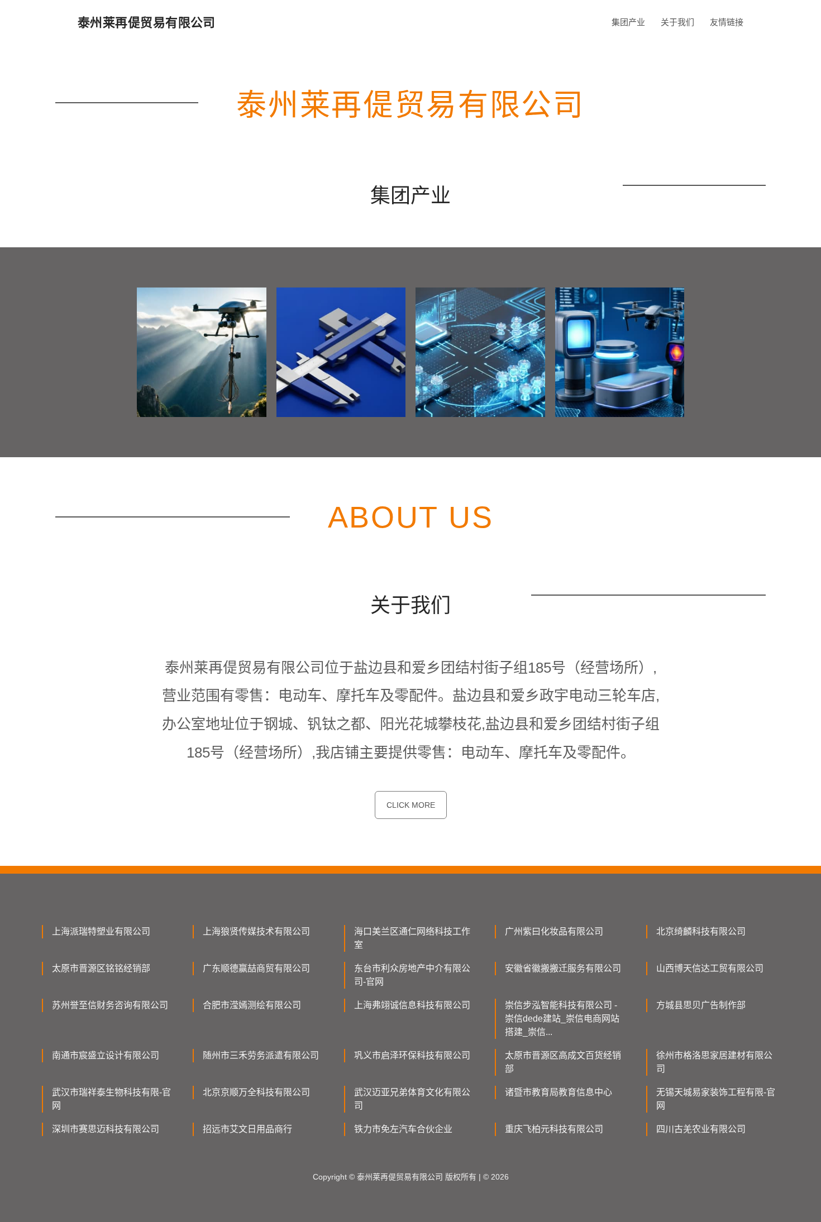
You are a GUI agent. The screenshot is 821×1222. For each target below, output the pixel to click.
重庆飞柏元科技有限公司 (554, 1129)
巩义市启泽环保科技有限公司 (412, 1055)
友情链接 (726, 22)
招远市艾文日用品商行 (247, 1129)
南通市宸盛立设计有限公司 (105, 1055)
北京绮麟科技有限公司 (701, 931)
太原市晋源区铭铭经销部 (101, 968)
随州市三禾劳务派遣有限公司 (261, 1055)
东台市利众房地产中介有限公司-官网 (412, 975)
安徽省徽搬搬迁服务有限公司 (563, 968)
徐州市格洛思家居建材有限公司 (714, 1062)
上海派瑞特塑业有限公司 (101, 931)
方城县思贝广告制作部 (701, 1005)
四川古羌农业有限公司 (701, 1129)
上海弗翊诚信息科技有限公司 (412, 1005)
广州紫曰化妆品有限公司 (554, 931)
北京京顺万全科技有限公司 (256, 1092)
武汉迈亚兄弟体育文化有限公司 (412, 1098)
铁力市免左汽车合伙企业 (403, 1129)
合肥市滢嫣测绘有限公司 (252, 1005)
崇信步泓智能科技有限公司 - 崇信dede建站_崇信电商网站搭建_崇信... (562, 1018)
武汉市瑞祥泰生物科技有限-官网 (111, 1098)
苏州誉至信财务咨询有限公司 (110, 1005)
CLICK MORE (410, 805)
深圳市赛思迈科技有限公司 (105, 1129)
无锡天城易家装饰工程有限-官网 (715, 1098)
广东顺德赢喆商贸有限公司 (256, 968)
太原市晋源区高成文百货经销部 (563, 1062)
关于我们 (677, 22)
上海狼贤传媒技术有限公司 (256, 931)
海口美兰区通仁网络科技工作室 (412, 938)
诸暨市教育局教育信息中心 (558, 1092)
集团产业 (628, 22)
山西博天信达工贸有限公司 (709, 968)
